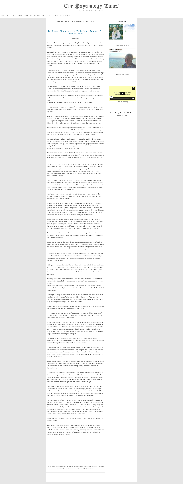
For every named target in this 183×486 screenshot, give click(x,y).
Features (64, 466)
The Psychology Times (91, 6)
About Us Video (65, 15)
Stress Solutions (39, 15)
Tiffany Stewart (71, 469)
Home (2, 15)
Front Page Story (72, 466)
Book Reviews (28, 15)
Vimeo (126, 115)
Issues (14, 15)
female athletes (88, 466)
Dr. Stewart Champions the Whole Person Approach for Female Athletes (75, 32)
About (9, 15)
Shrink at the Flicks (52, 15)
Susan (92, 469)
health (95, 466)
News (20, 15)
